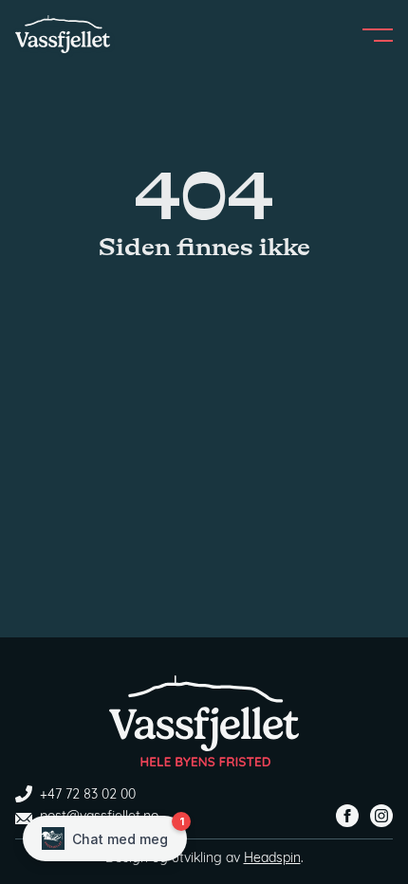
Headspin (272, 859)
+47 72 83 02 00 (88, 795)
